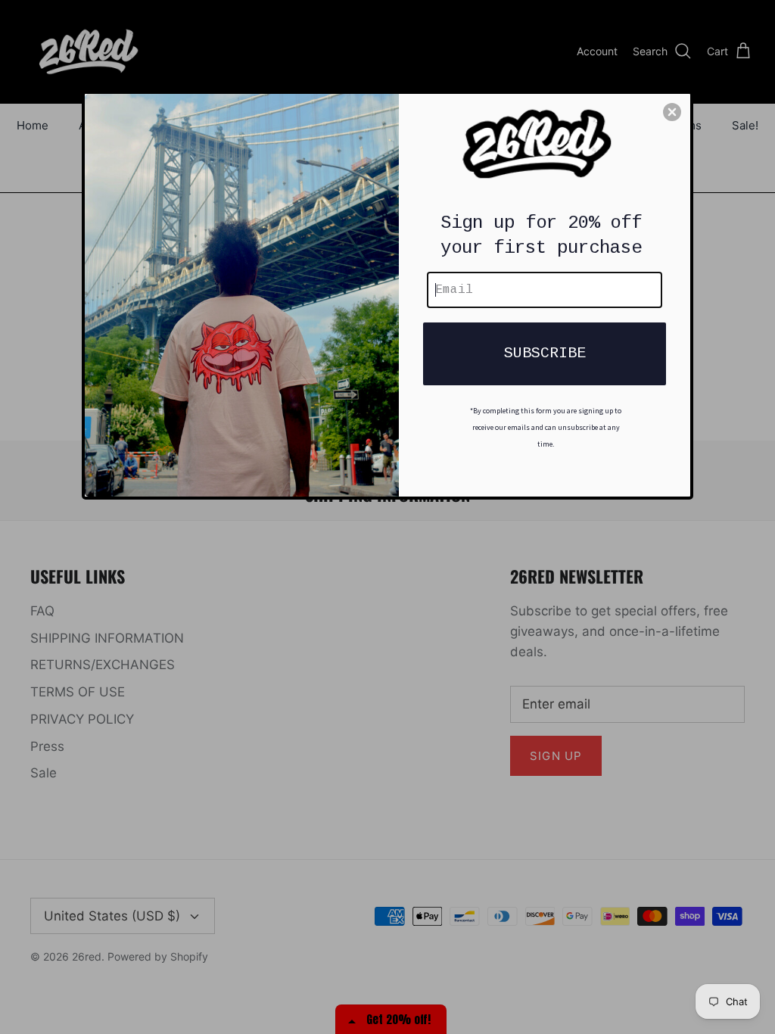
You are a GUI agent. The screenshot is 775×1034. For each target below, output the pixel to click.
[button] (672, 112)
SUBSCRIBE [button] (545, 353)
